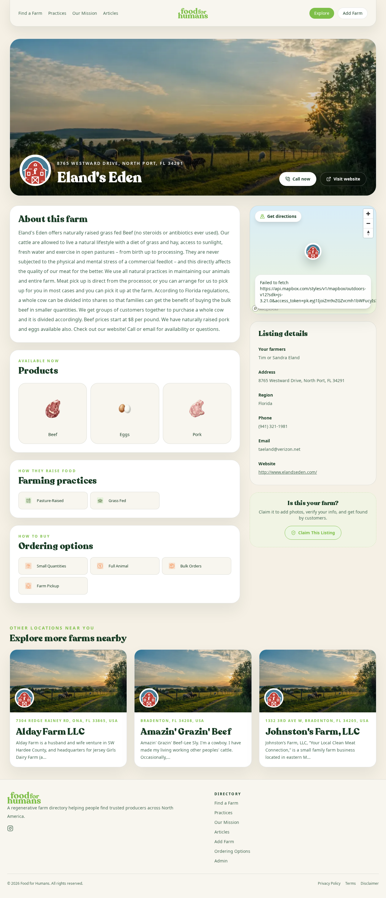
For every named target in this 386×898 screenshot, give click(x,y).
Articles (110, 13)
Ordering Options (232, 851)
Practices (57, 13)
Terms (350, 883)
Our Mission (84, 13)
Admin (221, 861)
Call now (301, 179)
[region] (313, 260)
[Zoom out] (368, 223)
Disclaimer (370, 883)
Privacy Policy (329, 883)
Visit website (347, 179)
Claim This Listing (316, 532)
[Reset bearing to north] (368, 233)
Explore (321, 13)
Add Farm (352, 13)
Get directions (281, 216)
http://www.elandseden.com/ (287, 472)
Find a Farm (30, 13)
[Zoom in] (368, 213)
